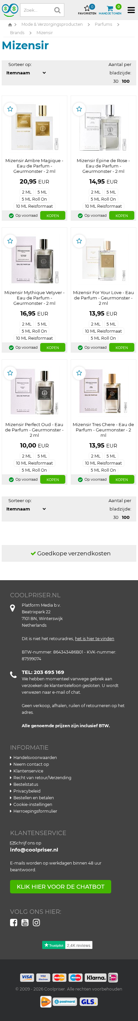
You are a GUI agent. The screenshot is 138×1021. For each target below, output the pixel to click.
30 (116, 81)
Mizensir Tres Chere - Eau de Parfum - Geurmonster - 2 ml (103, 430)
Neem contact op (31, 764)
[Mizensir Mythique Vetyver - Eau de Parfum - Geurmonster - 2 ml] (34, 259)
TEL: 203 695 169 (43, 672)
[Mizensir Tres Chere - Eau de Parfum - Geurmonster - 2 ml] (103, 391)
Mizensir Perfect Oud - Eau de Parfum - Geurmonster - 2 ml (34, 430)
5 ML (42, 192)
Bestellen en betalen (33, 797)
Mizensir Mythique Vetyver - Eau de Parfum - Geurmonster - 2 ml (34, 298)
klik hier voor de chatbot (61, 886)
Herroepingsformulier (35, 811)
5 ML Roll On (34, 199)
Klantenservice (28, 770)
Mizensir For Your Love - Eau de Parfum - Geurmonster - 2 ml (103, 298)
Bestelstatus (25, 784)
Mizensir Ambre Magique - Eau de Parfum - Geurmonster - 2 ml (34, 166)
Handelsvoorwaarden (35, 757)
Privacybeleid (27, 791)
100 (126, 81)
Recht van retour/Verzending (42, 777)
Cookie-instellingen (32, 804)
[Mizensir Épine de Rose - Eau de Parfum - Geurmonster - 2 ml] (103, 127)
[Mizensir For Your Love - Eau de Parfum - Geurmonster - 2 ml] (103, 259)
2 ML (26, 192)
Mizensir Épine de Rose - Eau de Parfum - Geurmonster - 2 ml (103, 166)
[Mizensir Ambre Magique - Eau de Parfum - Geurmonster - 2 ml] (34, 127)
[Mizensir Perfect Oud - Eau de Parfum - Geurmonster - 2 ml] (34, 391)
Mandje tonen (110, 10)
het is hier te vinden (94, 638)
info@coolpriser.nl (34, 849)
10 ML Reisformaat (34, 206)
